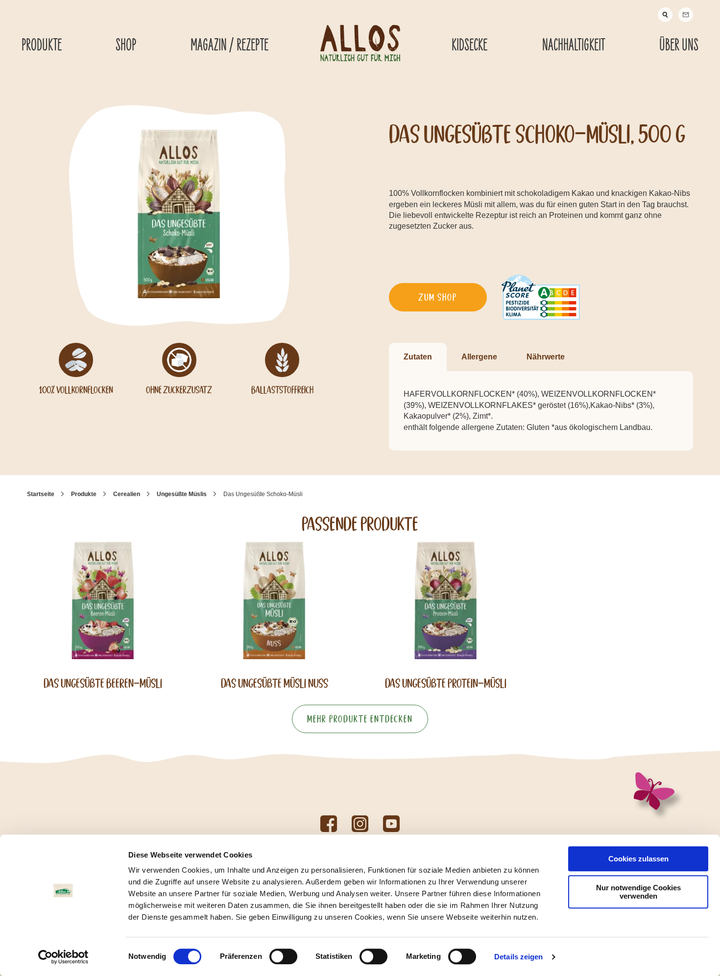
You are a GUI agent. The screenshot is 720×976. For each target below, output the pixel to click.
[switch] (283, 956)
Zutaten (418, 357)
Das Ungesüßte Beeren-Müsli (103, 683)
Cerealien (126, 494)
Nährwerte (546, 357)
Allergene (479, 357)
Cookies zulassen (638, 859)
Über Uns (678, 45)
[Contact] (685, 14)
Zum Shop (437, 297)
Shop (126, 45)
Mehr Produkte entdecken (360, 719)
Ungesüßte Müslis (182, 494)
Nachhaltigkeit (573, 45)
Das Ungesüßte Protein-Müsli (445, 683)
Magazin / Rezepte (229, 45)
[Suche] (665, 14)
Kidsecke (469, 45)
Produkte (42, 45)
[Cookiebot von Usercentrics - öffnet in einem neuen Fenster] (63, 957)
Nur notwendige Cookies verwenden (638, 891)
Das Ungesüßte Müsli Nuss (274, 683)
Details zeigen (518, 956)
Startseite (40, 494)
